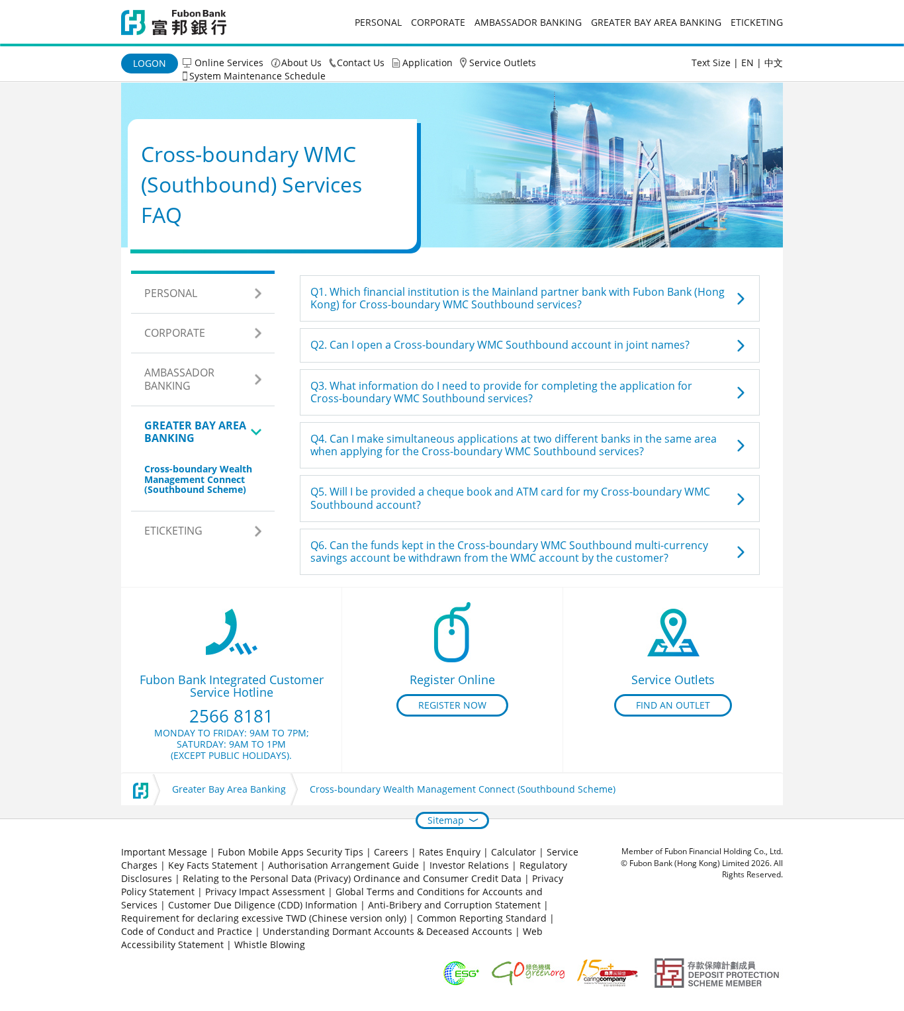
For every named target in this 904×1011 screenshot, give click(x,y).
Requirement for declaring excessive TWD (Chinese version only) (263, 918)
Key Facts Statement (212, 865)
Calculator (513, 852)
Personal (378, 22)
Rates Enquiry (449, 852)
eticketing (757, 22)
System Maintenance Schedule (257, 75)
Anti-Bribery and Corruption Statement (454, 905)
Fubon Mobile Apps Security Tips (290, 852)
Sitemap (446, 820)
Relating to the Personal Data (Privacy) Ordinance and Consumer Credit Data (352, 878)
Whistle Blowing (269, 944)
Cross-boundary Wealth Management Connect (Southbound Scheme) (198, 479)
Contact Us (360, 62)
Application (427, 62)
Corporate (438, 22)
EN (747, 62)
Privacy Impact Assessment (265, 891)
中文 (773, 62)
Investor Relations (469, 865)
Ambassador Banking (528, 22)
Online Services (229, 62)
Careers (391, 852)
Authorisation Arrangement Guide (343, 865)
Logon (149, 63)
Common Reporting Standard (482, 918)
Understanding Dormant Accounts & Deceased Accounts (387, 931)
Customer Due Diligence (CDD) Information (262, 905)
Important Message (164, 852)
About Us (301, 62)
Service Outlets (502, 62)
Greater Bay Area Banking (656, 22)
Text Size (711, 62)
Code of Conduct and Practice (188, 931)
